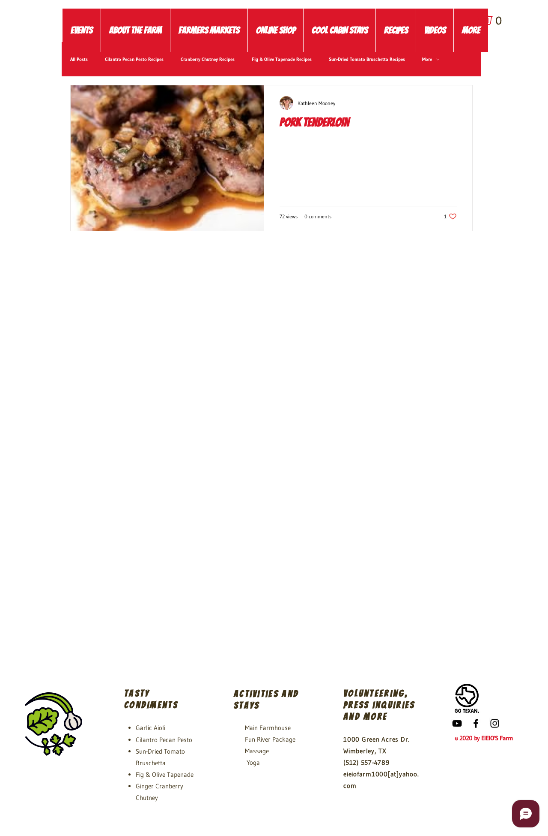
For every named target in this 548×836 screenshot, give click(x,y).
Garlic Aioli (150, 728)
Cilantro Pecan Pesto (164, 740)
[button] (493, 17)
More (427, 59)
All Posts (79, 59)
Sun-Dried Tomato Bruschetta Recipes (367, 59)
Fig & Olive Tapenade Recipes (282, 59)
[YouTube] (457, 723)
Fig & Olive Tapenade (165, 774)
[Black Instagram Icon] (494, 723)
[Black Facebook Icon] (476, 723)
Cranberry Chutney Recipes (208, 59)
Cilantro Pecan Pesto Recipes (134, 59)
